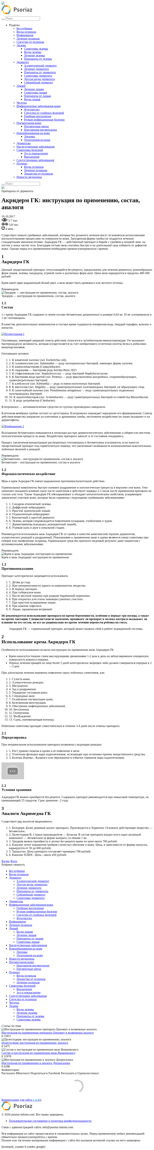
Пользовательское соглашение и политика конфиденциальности (50, 1120)
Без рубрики (24, 28)
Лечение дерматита (36, 69)
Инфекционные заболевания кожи (39, 106)
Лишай (21, 85)
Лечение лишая (34, 89)
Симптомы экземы (36, 48)
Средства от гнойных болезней (44, 112)
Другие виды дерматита (39, 79)
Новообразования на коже (33, 133)
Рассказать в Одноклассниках (80, 1073)
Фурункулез (31, 109)
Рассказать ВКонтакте (16, 1073)
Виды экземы (32, 52)
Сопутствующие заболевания (35, 160)
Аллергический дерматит (40, 65)
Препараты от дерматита (40, 72)
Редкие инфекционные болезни (44, 119)
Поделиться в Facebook (45, 1073)
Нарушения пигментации (40, 129)
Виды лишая (32, 99)
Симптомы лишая (35, 92)
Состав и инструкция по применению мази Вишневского (38, 1053)
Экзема (21, 45)
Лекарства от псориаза (38, 173)
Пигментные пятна (36, 126)
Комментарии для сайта (22, 1099)
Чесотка (22, 102)
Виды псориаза (26, 31)
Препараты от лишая (37, 96)
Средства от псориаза (30, 42)
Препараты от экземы (38, 58)
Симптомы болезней (30, 150)
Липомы (29, 136)
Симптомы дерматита (38, 75)
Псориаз (22, 163)
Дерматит (23, 62)
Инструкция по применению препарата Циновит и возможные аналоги (48, 1032)
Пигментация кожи (29, 123)
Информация (25, 35)
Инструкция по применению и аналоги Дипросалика (36, 1063)
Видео (6, 861)
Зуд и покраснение (36, 153)
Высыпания (31, 156)
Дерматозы (24, 143)
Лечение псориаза (28, 38)
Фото (13, 861)
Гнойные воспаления (37, 116)
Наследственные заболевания (35, 146)
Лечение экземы (34, 55)
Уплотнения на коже (37, 139)
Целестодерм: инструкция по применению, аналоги (35, 1042)
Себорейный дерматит (38, 82)
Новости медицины (29, 177)
